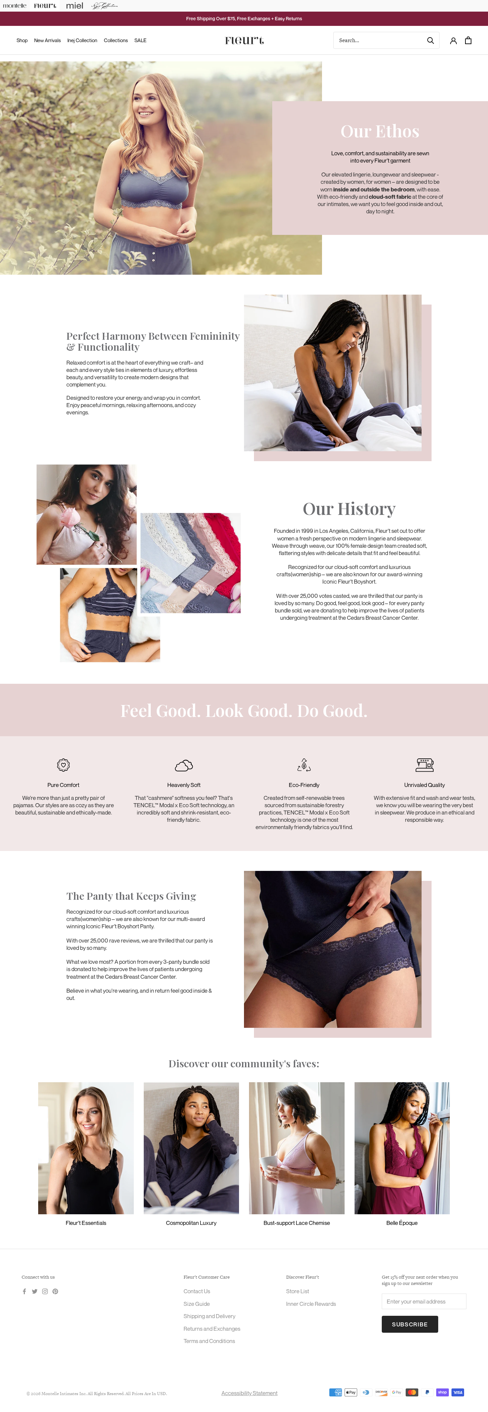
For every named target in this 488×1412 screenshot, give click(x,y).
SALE (140, 40)
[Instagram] (45, 1290)
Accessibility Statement (249, 1392)
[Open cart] (468, 40)
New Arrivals (47, 40)
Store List (297, 1291)
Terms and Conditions (209, 1340)
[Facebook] (24, 1290)
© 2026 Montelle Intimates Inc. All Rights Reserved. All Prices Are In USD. (97, 1393)
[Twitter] (35, 1290)
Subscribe (410, 1324)
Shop (22, 40)
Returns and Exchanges (212, 1328)
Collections (116, 40)
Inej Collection (82, 40)
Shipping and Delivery (209, 1315)
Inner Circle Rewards (311, 1303)
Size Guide (197, 1303)
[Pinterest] (55, 1290)
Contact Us (197, 1291)
